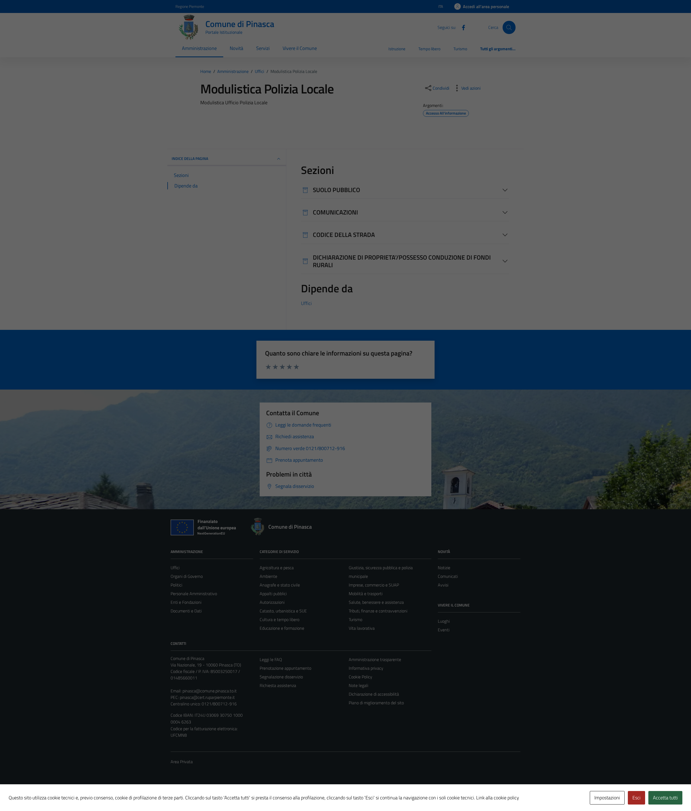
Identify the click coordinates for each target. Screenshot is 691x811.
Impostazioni (607, 797)
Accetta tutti (665, 797)
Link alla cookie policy (497, 797)
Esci (636, 797)
